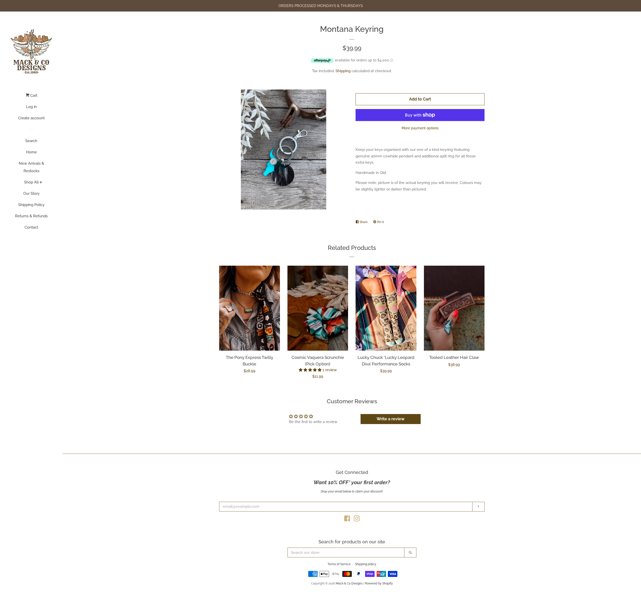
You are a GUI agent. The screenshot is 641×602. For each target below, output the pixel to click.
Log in (31, 107)
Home (31, 152)
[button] (311, 370)
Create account (31, 118)
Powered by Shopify (379, 583)
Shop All (31, 182)
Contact (31, 227)
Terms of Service (339, 564)
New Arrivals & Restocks (31, 167)
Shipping (343, 71)
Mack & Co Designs (349, 583)
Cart (33, 95)
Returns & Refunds (31, 216)
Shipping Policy (31, 205)
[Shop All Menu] (41, 182)
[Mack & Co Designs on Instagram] (357, 519)
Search (31, 141)
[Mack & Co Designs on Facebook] (347, 519)
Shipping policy (365, 564)
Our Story (31, 193)
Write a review (390, 419)
